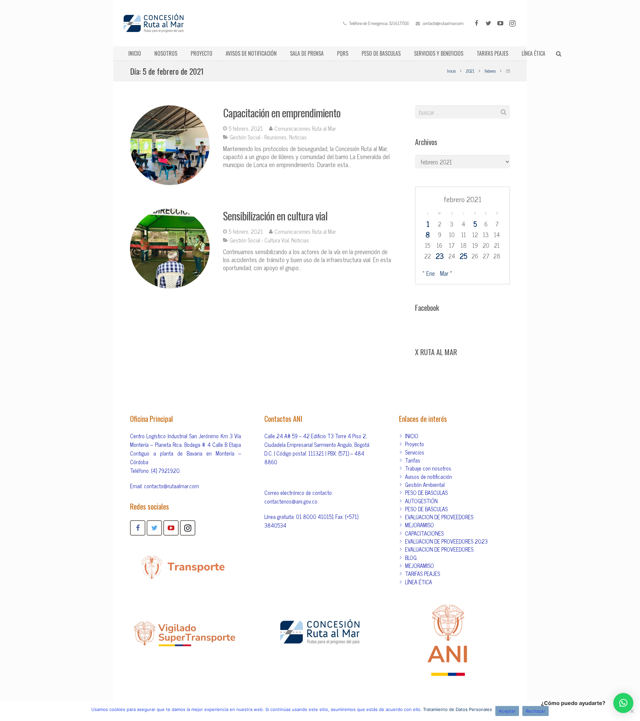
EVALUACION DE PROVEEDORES (439, 517)
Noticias (298, 137)
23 (440, 255)
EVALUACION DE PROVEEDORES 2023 (446, 541)
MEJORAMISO (419, 525)
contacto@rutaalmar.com (443, 23)
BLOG (411, 557)
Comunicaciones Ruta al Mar (305, 128)
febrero (490, 70)
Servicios (414, 452)
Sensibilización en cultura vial (275, 215)
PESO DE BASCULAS (426, 492)
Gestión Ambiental (425, 484)
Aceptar (507, 711)
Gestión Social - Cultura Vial (259, 240)
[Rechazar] (631, 711)
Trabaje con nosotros (428, 468)
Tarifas (412, 460)
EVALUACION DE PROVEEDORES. (439, 549)
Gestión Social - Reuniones (258, 137)
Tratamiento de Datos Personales (457, 709)
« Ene (428, 273)
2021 (470, 70)
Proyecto (414, 444)
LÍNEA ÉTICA (418, 582)
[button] (623, 703)
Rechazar (535, 711)
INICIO (411, 436)
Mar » (446, 273)
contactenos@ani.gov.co (290, 501)
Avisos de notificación (428, 476)
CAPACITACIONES (424, 533)
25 (463, 255)
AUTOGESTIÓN (421, 501)
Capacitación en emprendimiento (281, 112)
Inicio (451, 70)
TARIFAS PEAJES (422, 573)
